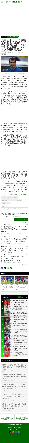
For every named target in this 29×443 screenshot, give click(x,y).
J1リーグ (4, 197)
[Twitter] (10, 432)
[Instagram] (13, 432)
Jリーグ (4, 37)
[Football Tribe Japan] (14, 2)
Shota (9, 52)
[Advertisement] (14, 19)
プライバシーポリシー (15, 429)
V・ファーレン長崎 (13, 37)
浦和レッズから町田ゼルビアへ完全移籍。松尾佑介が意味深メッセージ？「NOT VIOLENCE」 (14, 406)
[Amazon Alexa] (19, 432)
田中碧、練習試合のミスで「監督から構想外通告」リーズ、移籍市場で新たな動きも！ (14, 367)
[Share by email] (11, 268)
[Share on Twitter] (5, 268)
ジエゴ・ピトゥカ (6, 203)
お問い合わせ (17, 427)
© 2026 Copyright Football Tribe (14, 424)
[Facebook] (16, 432)
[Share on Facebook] (2, 268)
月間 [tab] (26, 297)
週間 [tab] (22, 297)
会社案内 (10, 427)
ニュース (4, 52)
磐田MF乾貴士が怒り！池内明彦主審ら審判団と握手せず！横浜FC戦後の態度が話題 (14, 377)
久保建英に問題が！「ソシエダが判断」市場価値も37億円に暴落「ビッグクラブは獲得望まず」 (14, 386)
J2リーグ (10, 197)
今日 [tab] (19, 297)
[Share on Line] (8, 268)
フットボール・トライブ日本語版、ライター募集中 (13, 194)
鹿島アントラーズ (6, 200)
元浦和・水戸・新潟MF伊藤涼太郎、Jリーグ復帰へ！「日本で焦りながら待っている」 (14, 396)
